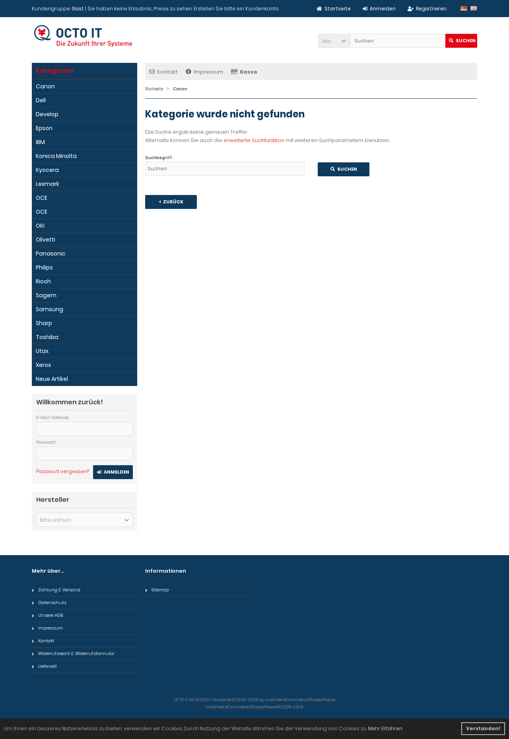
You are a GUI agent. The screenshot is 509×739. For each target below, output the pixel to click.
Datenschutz (52, 602)
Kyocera (47, 170)
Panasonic (51, 253)
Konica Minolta (56, 156)
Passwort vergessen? (62, 471)
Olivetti (45, 240)
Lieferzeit (47, 666)
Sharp (44, 323)
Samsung (49, 309)
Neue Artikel (52, 379)
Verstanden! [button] (483, 728)
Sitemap (160, 590)
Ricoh (43, 281)
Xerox (43, 365)
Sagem (46, 295)
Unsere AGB (50, 615)
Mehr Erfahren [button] (385, 728)
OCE (41, 198)
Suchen (461, 41)
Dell (41, 100)
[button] (334, 41)
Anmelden (112, 472)
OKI (40, 226)
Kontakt (167, 72)
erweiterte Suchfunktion (253, 140)
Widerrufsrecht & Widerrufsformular (76, 653)
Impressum (208, 72)
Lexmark (47, 184)
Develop (47, 114)
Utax (42, 351)
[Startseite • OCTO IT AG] (84, 36)
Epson (44, 128)
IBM (40, 142)
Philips (44, 267)
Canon (45, 86)
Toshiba (47, 337)
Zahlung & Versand (59, 590)
